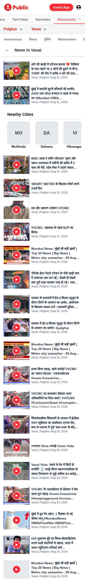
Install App (61, 7)
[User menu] (78, 7)
